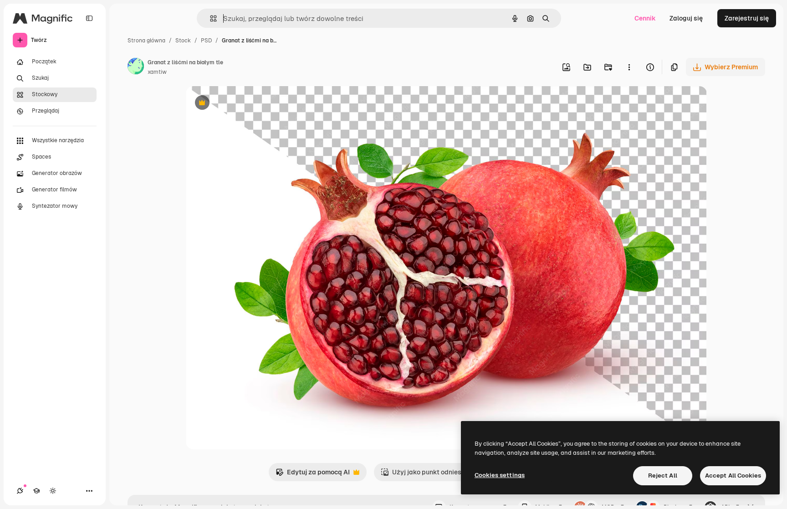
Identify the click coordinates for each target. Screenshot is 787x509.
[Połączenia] (20, 490)
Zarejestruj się (747, 18)
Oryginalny (248, 103)
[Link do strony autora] (136, 67)
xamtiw (157, 72)
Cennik (645, 18)
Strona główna (146, 40)
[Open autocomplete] (209, 18)
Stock (183, 40)
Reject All (662, 475)
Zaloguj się (686, 18)
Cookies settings (500, 475)
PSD (206, 40)
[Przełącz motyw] (53, 490)
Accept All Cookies (733, 475)
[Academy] (36, 490)
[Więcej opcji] (629, 67)
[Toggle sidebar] (89, 18)
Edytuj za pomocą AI (313, 474)
